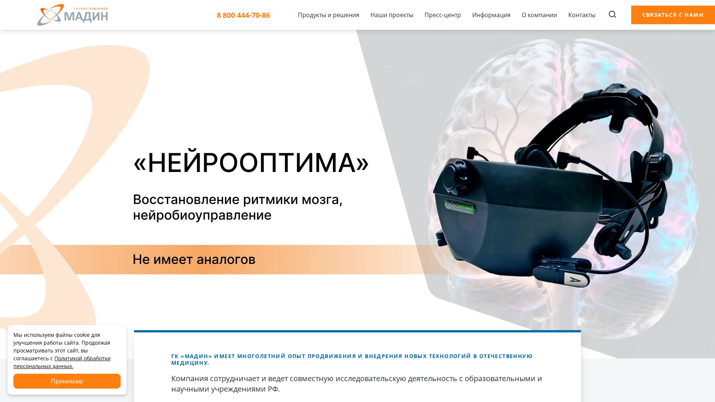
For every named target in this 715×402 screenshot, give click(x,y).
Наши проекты (392, 15)
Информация (491, 15)
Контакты (581, 15)
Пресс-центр (443, 15)
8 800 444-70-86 (243, 15)
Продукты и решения (328, 15)
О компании (539, 15)
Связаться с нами (673, 14)
